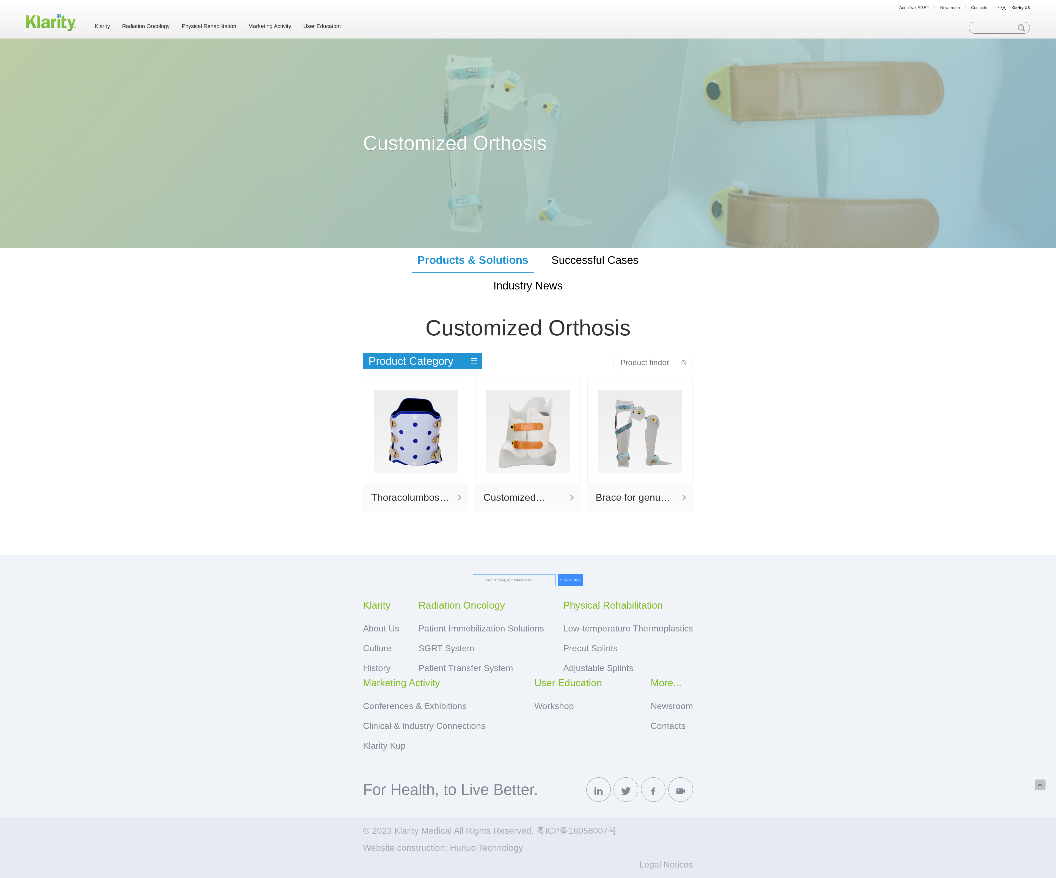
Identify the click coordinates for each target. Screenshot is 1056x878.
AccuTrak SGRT (914, 8)
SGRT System (446, 648)
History (377, 668)
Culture (377, 648)
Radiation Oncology (146, 26)
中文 (1002, 8)
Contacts (979, 8)
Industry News (528, 286)
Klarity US (1020, 8)
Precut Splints (590, 648)
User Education (322, 26)
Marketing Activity (269, 26)
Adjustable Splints (598, 668)
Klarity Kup (384, 746)
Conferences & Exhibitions (415, 706)
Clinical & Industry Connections (424, 726)
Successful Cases (595, 260)
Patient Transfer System (466, 668)
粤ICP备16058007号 (576, 831)
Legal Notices (666, 864)
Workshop (554, 706)
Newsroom (950, 8)
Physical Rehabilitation (209, 26)
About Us (381, 628)
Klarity (102, 26)
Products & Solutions (472, 260)
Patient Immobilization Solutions (481, 628)
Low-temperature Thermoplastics (628, 628)
